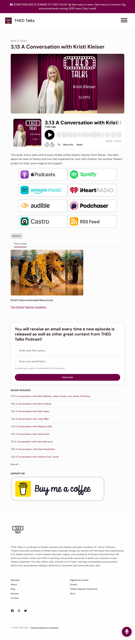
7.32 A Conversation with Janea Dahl (30, 434)
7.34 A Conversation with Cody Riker (30, 418)
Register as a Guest (79, 580)
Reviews (15, 593)
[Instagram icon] (19, 611)
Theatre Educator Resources (83, 589)
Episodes (15, 580)
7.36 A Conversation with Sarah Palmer (31, 403)
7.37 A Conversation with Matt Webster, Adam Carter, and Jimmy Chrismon (50, 396)
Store (72, 593)
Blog (13, 589)
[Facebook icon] (12, 611)
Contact (15, 598)
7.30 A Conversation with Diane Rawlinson (33, 449)
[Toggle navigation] (124, 21)
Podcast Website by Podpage (44, 627)
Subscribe (67, 377)
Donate (73, 584)
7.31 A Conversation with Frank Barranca (32, 441)
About (14, 584)
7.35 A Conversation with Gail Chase (30, 411)
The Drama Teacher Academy (29, 307)
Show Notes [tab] (20, 243)
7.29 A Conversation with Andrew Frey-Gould (35, 456)
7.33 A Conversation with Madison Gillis (31, 426)
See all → (16, 464)
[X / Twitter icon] (25, 611)
